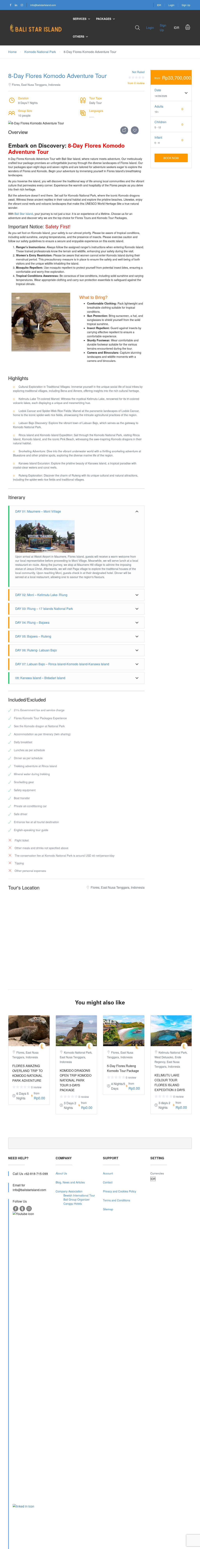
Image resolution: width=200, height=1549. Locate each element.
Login (171, 5)
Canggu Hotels (72, 1203)
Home (12, 52)
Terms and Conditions (116, 1200)
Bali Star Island (23, 214)
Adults (158, 106)
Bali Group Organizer (76, 1199)
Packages (103, 19)
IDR (159, 5)
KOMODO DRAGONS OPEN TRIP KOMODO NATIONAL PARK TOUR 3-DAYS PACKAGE (75, 1080)
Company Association (69, 1191)
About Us (61, 1173)
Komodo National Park (40, 52)
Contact (107, 1182)
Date (157, 90)
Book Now (171, 158)
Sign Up (186, 5)
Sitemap (108, 1209)
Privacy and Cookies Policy (119, 1191)
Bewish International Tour (79, 1195)
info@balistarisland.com (43, 5)
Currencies (157, 1173)
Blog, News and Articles (70, 1182)
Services (79, 19)
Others (78, 36)
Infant (158, 137)
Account (108, 1173)
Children (160, 122)
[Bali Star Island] (42, 1045)
